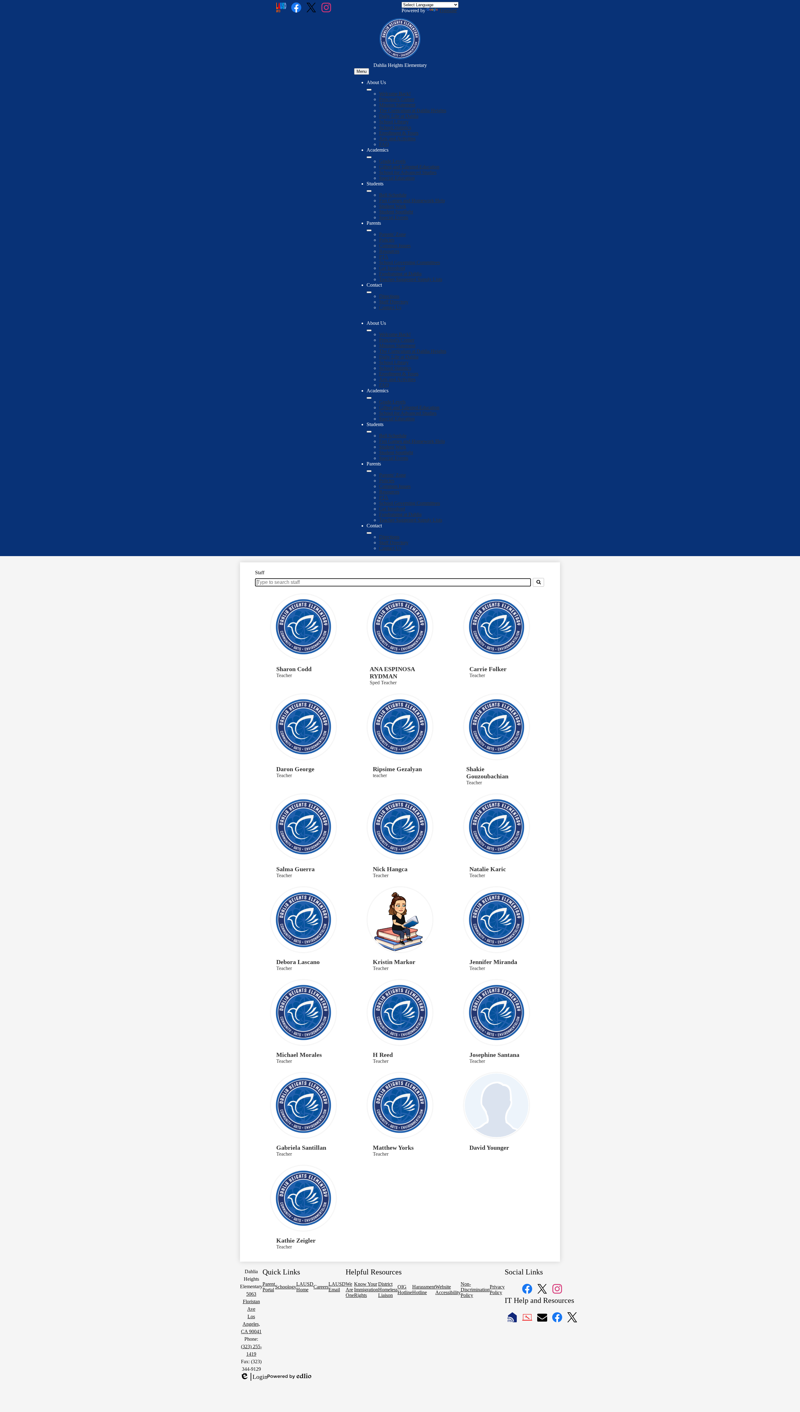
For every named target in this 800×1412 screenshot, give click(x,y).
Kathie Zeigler (296, 1240)
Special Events (393, 217)
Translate (448, 10)
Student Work (392, 206)
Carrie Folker (488, 669)
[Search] (538, 582)
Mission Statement (397, 105)
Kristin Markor (394, 961)
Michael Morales (299, 1054)
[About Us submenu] (369, 90)
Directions (389, 296)
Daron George (295, 769)
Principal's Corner (396, 99)
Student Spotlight (396, 211)
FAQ (384, 144)
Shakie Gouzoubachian (487, 773)
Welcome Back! (395, 93)
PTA (383, 256)
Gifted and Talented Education (409, 166)
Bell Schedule (393, 195)
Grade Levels (392, 161)
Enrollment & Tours (398, 133)
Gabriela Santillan (301, 1147)
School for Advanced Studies (408, 172)
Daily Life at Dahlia (398, 116)
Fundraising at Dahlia (400, 273)
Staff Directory (393, 301)
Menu (362, 71)
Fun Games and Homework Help (412, 200)
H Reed (383, 1054)
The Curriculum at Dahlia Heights (412, 110)
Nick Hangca (390, 869)
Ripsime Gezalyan (397, 769)
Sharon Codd (294, 669)
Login (254, 1377)
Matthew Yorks (393, 1147)
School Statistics (395, 127)
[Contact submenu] (369, 292)
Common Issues (395, 245)
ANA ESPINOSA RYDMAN (392, 673)
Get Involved (392, 268)
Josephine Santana (494, 1054)
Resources (389, 251)
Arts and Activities (397, 138)
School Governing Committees (409, 262)
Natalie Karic (487, 869)
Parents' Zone (392, 234)
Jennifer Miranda (493, 961)
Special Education (397, 178)
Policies (386, 240)
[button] (369, 330)
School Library (394, 121)
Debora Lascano (298, 961)
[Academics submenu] (369, 157)
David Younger (489, 1147)
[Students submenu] (369, 191)
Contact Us (390, 307)
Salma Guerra (295, 869)
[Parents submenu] (369, 230)
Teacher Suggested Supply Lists (410, 279)
